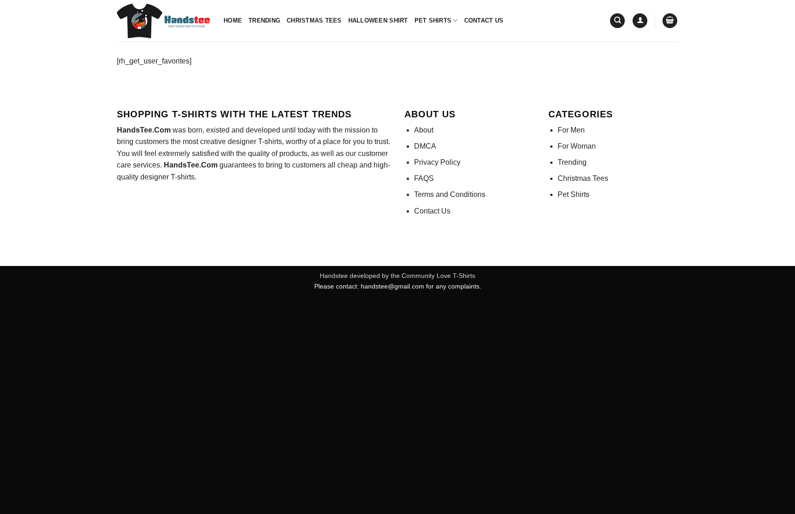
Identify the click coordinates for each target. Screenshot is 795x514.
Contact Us (484, 20)
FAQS (424, 178)
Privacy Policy (437, 162)
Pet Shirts (433, 20)
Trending (264, 20)
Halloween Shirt (378, 20)
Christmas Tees (314, 20)
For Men (571, 130)
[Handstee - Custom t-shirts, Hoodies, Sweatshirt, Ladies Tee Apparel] (163, 20)
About (423, 130)
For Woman (577, 146)
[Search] (617, 21)
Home (233, 20)
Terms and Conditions (449, 194)
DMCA (425, 146)
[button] (640, 21)
